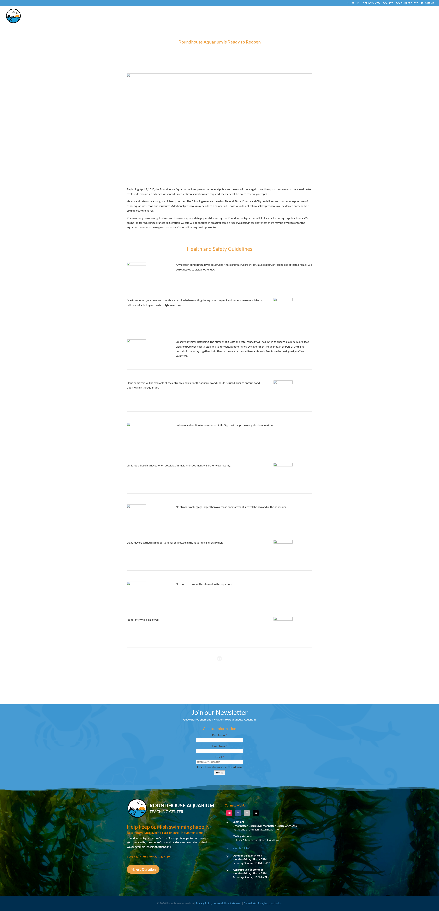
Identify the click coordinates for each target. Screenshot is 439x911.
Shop (423, 16)
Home (306, 16)
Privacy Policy (204, 903)
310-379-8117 (241, 847)
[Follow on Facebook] (238, 813)
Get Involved (371, 3)
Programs (358, 16)
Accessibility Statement (228, 903)
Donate (388, 3)
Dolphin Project (407, 3)
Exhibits (338, 16)
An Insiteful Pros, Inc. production (263, 903)
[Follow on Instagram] (229, 813)
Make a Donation (143, 869)
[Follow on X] (256, 813)
